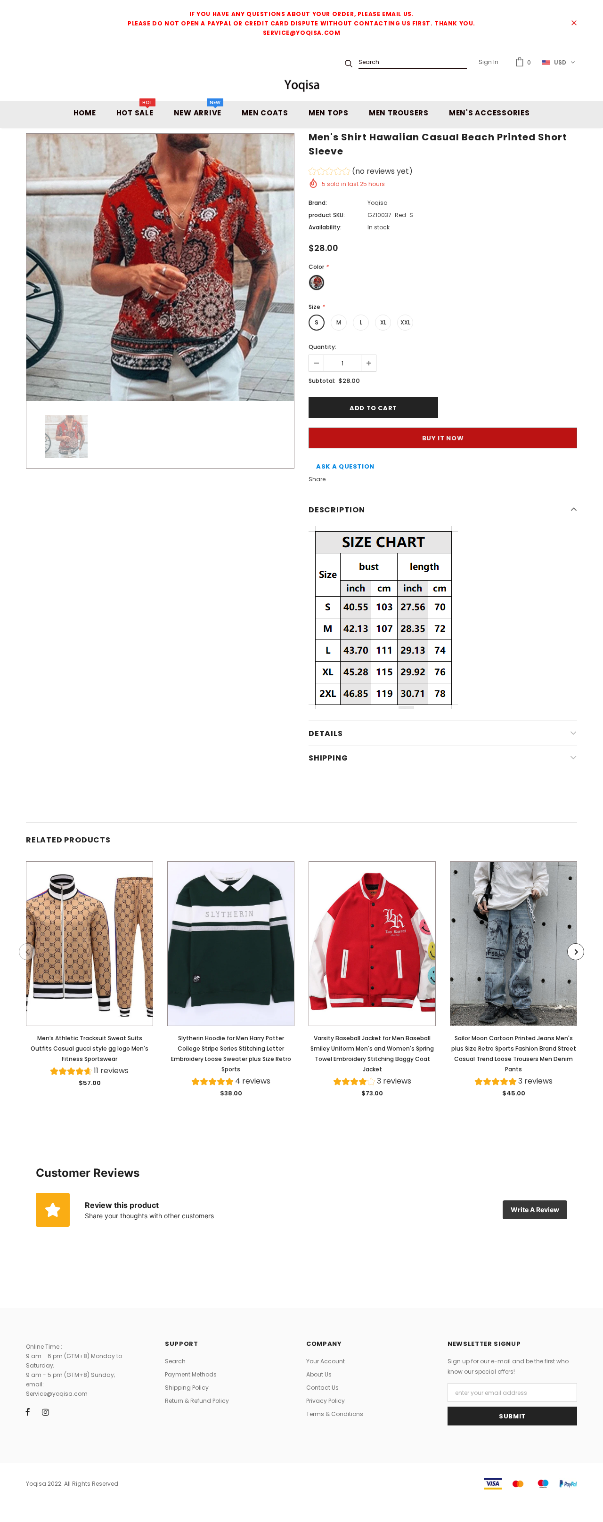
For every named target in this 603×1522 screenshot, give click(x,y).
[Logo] (301, 85)
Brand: (318, 203)
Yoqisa (377, 203)
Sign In (488, 62)
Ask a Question (345, 466)
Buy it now (443, 438)
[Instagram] (45, 1411)
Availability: (325, 227)
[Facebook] (27, 1411)
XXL (405, 322)
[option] (160, 267)
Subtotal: (322, 381)
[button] (361, 172)
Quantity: (322, 347)
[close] (574, 23)
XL (383, 322)
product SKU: (327, 215)
